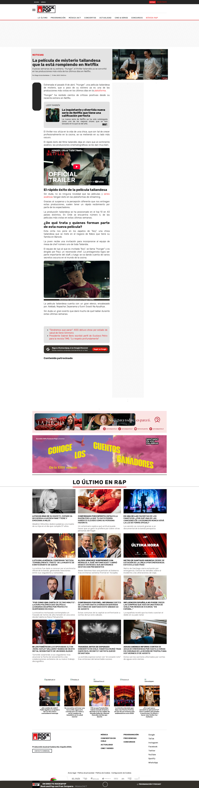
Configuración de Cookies (121, 773)
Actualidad (106, 18)
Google (151, 734)
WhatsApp (153, 762)
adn (129, 779)
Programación (58, 18)
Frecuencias (130, 738)
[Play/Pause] (105, 784)
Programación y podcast (149, 784)
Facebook (152, 746)
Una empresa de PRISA (57, 780)
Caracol (137, 779)
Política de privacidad (86, 773)
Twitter (151, 750)
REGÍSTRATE (162, 2)
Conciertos (90, 18)
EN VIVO (36, 2)
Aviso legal (72, 773)
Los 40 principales (86, 779)
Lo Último (42, 18)
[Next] (115, 784)
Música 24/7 (75, 18)
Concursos (137, 18)
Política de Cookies (103, 773)
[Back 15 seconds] (100, 784)
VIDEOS (43, 2)
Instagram (153, 742)
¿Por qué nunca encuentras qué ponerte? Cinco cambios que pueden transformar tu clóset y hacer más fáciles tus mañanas (149, 712)
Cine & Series (121, 18)
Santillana (95, 779)
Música (104, 735)
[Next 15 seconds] (110, 784)
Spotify (151, 758)
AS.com (122, 779)
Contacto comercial (42, 751)
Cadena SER (116, 779)
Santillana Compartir (106, 779)
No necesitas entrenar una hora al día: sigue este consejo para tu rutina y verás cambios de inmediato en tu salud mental (75, 712)
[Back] (95, 784)
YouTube (152, 754)
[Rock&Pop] (46, 9)
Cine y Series (107, 748)
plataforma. (100, 90)
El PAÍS (75, 779)
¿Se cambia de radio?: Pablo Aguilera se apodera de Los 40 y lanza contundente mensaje (50, 710)
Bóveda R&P (152, 18)
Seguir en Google (100, 349)
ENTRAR (152, 2)
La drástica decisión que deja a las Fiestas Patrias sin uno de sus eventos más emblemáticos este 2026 (124, 710)
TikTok (151, 738)
